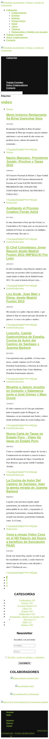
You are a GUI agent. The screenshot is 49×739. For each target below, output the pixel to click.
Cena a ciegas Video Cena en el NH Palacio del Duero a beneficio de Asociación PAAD (26, 540)
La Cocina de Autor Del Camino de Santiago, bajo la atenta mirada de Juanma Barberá (26, 486)
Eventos (15, 15)
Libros (14, 26)
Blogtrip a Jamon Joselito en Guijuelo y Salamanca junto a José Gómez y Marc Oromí (26, 392)
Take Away (30, 619)
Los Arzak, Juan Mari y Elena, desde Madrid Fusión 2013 (23, 297)
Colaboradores (18, 13)
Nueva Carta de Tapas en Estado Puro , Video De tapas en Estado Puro (24, 437)
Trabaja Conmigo (14, 35)
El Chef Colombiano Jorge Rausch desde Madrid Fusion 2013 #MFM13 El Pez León (27, 253)
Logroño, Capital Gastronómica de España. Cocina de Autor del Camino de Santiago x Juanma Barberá (25, 340)
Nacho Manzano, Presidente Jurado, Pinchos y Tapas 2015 (27, 161)
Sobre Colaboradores (17, 37)
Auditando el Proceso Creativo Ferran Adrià (22, 210)
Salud (14, 24)
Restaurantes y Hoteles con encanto (29, 32)
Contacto (10, 40)
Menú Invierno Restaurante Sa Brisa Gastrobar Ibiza (26, 116)
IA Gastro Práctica (27, 605)
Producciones (18, 21)
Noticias (15, 18)
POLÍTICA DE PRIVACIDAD (24, 733)
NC (11, 736)
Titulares (15, 29)
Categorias (11, 10)
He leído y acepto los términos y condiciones (26, 657)
